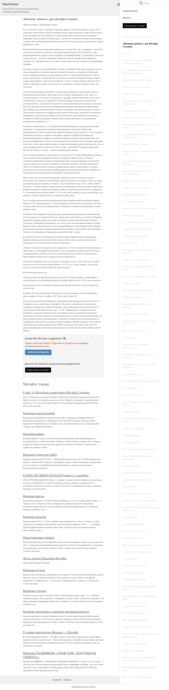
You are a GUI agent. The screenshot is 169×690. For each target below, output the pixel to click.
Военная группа (34, 570)
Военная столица (34, 591)
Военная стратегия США (40, 454)
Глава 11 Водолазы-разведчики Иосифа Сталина (56, 392)
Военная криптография (39, 413)
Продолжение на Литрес (134, 25)
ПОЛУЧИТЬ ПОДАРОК (38, 352)
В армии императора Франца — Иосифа (50, 632)
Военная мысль (33, 496)
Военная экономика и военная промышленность (56, 611)
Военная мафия (33, 434)
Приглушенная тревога (38, 537)
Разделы (67, 680)
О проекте (56, 680)
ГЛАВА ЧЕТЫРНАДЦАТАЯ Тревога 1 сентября (55, 475)
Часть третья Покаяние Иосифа (44, 558)
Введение (127, 17)
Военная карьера (34, 517)
